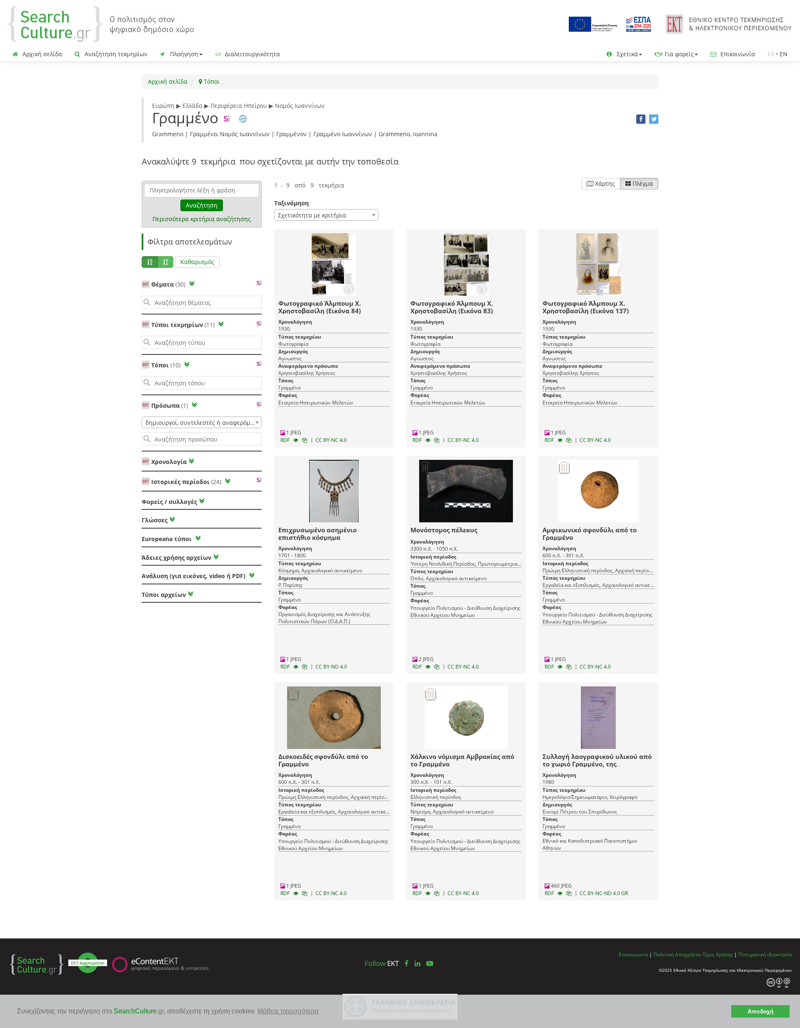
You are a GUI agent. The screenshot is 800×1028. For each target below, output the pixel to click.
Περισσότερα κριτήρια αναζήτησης (201, 219)
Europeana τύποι (167, 539)
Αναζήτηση (202, 205)
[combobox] (202, 422)
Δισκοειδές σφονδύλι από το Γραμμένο (323, 760)
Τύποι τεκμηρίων (183, 325)
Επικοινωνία (737, 54)
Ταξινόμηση (291, 203)
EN (784, 54)
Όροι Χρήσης (718, 954)
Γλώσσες (155, 520)
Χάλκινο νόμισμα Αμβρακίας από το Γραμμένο (462, 760)
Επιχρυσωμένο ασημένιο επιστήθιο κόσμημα (317, 533)
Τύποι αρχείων (164, 595)
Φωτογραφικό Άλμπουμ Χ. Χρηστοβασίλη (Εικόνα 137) (585, 307)
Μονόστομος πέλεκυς (443, 530)
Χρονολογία (168, 462)
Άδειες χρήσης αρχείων (176, 557)
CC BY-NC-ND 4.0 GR (604, 893)
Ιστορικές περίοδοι (186, 482)
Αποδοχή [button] (761, 1011)
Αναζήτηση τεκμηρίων (115, 54)
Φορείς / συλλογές (169, 502)
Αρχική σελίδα (41, 54)
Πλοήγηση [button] (183, 54)
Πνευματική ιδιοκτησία (765, 954)
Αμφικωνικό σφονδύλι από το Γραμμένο (589, 533)
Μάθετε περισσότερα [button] (288, 1011)
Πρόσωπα (170, 405)
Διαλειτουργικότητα (251, 54)
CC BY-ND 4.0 (331, 666)
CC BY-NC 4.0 (331, 440)
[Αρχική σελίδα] (101, 23)
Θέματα (168, 284)
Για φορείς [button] (678, 54)
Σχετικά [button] (626, 54)
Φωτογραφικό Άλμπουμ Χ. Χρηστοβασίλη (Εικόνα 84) (319, 307)
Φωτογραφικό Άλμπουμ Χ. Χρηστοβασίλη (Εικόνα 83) (451, 307)
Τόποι (211, 81)
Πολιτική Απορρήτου (677, 954)
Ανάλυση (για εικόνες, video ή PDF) (194, 576)
